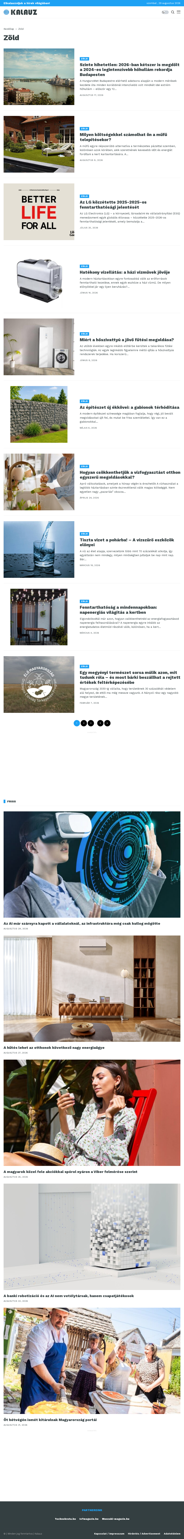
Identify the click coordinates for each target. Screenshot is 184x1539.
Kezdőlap (9, 29)
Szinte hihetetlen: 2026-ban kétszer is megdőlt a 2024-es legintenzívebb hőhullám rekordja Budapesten (130, 69)
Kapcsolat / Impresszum (109, 1533)
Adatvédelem (172, 1533)
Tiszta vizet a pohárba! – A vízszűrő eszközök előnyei (127, 542)
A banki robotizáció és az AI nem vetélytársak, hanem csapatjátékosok (69, 1296)
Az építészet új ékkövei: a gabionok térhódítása (129, 407)
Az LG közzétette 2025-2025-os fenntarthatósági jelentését (113, 205)
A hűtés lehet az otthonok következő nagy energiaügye (54, 1047)
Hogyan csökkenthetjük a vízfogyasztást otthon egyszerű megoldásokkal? (130, 475)
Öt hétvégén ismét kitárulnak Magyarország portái (50, 1420)
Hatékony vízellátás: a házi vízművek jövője (125, 272)
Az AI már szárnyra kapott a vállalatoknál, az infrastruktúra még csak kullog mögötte (82, 923)
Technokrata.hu (65, 1519)
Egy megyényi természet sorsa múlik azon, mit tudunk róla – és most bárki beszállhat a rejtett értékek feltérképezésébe (130, 677)
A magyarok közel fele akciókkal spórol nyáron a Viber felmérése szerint (70, 1172)
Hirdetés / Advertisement (144, 1533)
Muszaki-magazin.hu (115, 1519)
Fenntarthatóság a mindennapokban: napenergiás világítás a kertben (118, 610)
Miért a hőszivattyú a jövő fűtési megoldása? (127, 339)
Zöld (21, 29)
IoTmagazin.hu (88, 1519)
